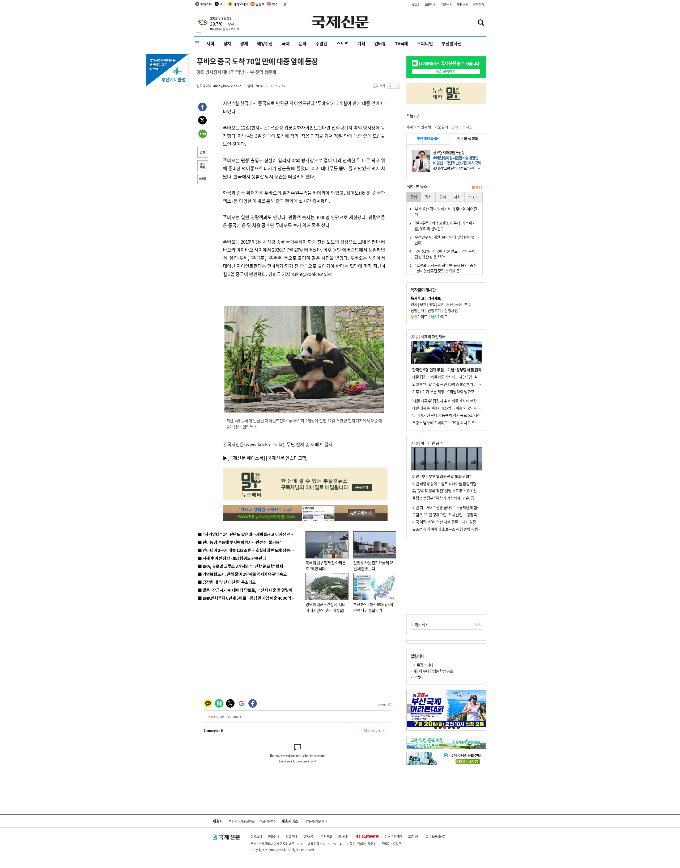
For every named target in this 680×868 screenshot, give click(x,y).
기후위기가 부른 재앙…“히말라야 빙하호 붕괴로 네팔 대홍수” (458, 391)
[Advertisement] (446, 575)
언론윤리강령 (393, 836)
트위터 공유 (202, 121)
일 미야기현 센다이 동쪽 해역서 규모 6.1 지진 (446, 415)
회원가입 (430, 4)
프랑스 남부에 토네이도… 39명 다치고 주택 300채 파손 (454, 422)
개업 (431, 304)
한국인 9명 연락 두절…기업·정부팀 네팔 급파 (447, 369)
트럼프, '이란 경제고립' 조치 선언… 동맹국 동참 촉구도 (454, 514)
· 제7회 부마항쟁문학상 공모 (432, 671)
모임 (423, 304)
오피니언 (425, 43)
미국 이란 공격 (427, 443)
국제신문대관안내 (315, 821)
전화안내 (273, 836)
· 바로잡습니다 (422, 664)
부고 (467, 304)
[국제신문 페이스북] (246, 457)
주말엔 (321, 43)
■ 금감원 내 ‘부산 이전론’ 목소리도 (227, 582)
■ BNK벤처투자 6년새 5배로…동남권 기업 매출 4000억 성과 (248, 598)
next (483, 708)
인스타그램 (279, 4)
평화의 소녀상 (462, 127)
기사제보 (344, 836)
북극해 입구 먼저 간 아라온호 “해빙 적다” (325, 565)
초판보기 (462, 4)
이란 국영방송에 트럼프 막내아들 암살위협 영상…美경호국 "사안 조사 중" (468, 483)
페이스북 (206, 4)
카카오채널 (240, 4)
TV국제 (401, 43)
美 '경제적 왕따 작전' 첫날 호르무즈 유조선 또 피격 (450, 490)
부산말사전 (451, 43)
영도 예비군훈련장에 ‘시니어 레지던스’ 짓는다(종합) (325, 607)
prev (409, 708)
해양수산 (265, 43)
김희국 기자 (204, 86)
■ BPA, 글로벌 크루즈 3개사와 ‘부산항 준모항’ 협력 (240, 566)
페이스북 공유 (202, 108)
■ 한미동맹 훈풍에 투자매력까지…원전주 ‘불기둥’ (239, 542)
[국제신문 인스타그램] (287, 457)
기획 (361, 43)
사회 (210, 43)
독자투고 (326, 836)
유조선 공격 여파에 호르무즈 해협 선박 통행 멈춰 (449, 529)
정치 (227, 43)
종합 (413, 196)
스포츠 (342, 43)
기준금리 (441, 127)
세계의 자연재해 (418, 127)
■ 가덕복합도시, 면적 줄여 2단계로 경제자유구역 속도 (242, 574)
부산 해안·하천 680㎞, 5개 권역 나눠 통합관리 (373, 607)
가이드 (419, 316)
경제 (244, 43)
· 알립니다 (419, 677)
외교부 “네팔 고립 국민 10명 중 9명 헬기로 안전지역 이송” (456, 384)
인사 (414, 304)
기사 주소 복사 (202, 166)
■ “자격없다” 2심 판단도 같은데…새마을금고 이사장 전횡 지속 (250, 534)
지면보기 (446, 4)
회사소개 (256, 836)
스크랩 (202, 179)
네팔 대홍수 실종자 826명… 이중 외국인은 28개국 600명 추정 (459, 408)
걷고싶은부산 (268, 821)
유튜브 (260, 4)
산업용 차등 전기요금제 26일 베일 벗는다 (373, 565)
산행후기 (434, 310)
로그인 (416, 4)
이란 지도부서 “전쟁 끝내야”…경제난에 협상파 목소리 (453, 507)
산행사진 (451, 310)
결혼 (440, 304)
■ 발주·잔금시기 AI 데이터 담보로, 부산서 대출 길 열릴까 (245, 590)
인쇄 (202, 153)
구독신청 (478, 4)
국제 (286, 43)
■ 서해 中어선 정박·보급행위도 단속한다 (232, 558)
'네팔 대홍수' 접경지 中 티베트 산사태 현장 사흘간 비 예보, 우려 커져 (464, 400)
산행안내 (417, 310)
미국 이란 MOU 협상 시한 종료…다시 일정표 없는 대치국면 (456, 521)
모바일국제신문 (436, 836)
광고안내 (291, 836)
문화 (303, 43)
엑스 (223, 4)
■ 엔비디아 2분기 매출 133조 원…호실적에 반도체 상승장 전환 (250, 550)
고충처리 (413, 836)
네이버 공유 (202, 134)
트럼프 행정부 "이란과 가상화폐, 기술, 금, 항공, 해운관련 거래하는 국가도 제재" (472, 497)
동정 (458, 304)
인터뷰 (380, 43)
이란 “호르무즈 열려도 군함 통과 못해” (441, 476)
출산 (449, 304)
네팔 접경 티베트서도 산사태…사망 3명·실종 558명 (451, 376)
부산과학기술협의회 (241, 821)
